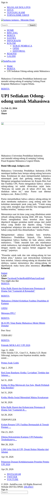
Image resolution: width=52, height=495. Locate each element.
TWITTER (12, 477)
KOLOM (11, 43)
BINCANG (12, 33)
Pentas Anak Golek (10, 363)
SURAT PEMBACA (22, 46)
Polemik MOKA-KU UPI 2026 (15, 345)
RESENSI (11, 53)
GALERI (11, 56)
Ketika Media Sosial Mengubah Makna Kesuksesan (24, 397)
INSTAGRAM (14, 474)
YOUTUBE (12, 479)
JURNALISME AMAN (18, 15)
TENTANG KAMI (16, 12)
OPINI (16, 48)
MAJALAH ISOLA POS (18, 7)
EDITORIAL (19, 51)
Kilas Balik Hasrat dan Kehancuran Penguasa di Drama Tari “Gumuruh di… (23, 408)
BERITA (11, 35)
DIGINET (29, 487)
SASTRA (11, 38)
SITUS (10, 10)
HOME (10, 30)
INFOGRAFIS (14, 40)
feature (4, 273)
